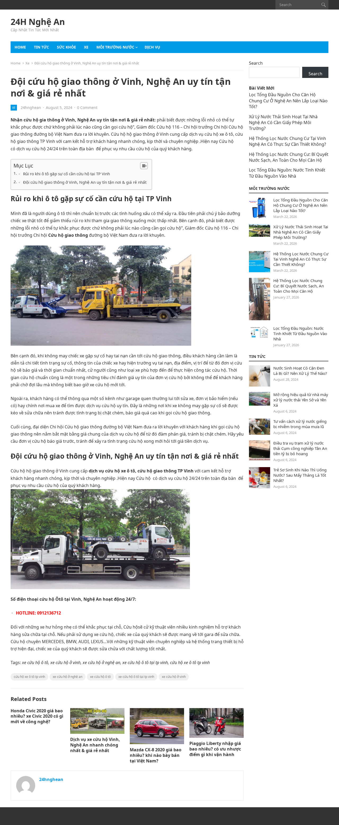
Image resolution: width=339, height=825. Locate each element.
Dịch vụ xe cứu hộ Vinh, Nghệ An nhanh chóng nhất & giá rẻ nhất (95, 744)
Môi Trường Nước (115, 47)
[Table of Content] (144, 165)
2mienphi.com (23, 816)
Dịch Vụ (152, 47)
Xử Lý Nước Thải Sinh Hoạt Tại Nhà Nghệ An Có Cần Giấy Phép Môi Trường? (283, 122)
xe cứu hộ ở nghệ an (67, 676)
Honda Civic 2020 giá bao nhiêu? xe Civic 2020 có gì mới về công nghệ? (37, 716)
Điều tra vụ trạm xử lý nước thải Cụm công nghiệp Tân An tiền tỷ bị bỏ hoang (300, 448)
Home (20, 47)
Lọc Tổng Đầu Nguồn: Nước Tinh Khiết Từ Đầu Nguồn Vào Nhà (287, 173)
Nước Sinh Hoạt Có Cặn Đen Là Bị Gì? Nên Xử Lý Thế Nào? (300, 370)
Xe (86, 47)
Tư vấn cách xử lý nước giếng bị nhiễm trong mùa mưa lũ (300, 424)
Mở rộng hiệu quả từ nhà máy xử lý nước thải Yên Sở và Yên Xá (300, 400)
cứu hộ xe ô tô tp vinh (29, 676)
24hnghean (31, 107)
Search (256, 63)
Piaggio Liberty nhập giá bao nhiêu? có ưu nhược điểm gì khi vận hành (215, 748)
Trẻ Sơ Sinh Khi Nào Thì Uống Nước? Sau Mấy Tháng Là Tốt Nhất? (300, 475)
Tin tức (41, 47)
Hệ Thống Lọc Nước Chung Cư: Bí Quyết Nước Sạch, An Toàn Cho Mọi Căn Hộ (288, 157)
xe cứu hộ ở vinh (174, 676)
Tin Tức (257, 356)
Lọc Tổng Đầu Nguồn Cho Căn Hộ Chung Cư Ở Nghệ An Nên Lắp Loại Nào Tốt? (288, 100)
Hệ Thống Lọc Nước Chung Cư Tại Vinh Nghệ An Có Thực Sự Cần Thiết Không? (287, 141)
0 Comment (87, 107)
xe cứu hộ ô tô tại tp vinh (136, 676)
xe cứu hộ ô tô (100, 676)
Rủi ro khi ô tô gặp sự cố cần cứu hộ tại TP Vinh (66, 173)
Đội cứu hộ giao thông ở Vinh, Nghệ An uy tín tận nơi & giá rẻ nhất (84, 182)
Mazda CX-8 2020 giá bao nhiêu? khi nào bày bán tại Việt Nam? (155, 755)
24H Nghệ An (38, 21)
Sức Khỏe (66, 47)
